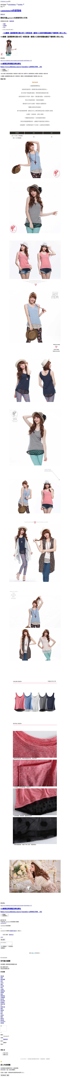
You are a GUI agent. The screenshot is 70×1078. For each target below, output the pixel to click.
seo (1, 1005)
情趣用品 (3, 991)
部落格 (5, 25)
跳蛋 (2, 994)
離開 (8, 1075)
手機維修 (3, 997)
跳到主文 (3, 14)
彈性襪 (2, 976)
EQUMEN (3, 1021)
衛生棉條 (3, 1000)
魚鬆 (2, 987)
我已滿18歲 (3, 1075)
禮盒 (2, 984)
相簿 (4, 24)
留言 (15, 930)
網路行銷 (3, 1004)
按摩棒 (2, 992)
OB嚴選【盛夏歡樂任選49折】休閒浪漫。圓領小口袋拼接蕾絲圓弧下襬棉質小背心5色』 (35, 33)
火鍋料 (2, 989)
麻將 (2, 981)
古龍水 (2, 1015)
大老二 (2, 982)
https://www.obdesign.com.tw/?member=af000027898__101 (21, 67)
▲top (2, 937)
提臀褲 (2, 1023)
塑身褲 (2, 1020)
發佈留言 (3, 948)
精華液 (2, 1010)
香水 (2, 1013)
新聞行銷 (3, 1007)
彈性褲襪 (3, 979)
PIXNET (24, 1058)
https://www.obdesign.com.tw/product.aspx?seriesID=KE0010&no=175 (16, 60)
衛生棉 (2, 999)
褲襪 (2, 977)
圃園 (2, 1016)
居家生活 (11, 934)
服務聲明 (48, 1058)
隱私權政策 (42, 1058)
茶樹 (2, 1011)
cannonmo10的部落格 (11, 10)
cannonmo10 (3, 923)
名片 (4, 27)
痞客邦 (11, 930)
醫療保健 (12, 21)
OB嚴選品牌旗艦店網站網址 (11, 64)
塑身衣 (2, 1018)
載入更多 (3, 939)
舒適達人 (3, 1002)
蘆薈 (2, 1008)
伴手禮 (2, 986)
